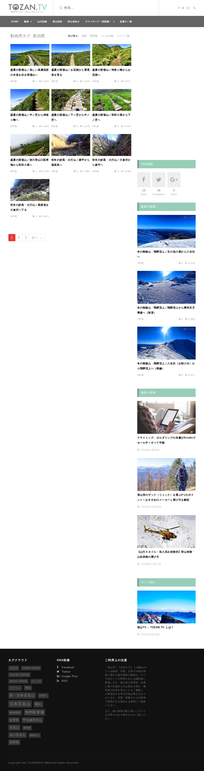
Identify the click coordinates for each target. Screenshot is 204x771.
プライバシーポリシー (120, 714)
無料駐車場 (34, 712)
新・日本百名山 (22, 695)
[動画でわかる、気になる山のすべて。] (27, 8)
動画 (27, 21)
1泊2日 (14, 668)
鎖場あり (34, 735)
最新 (84, 35)
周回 (28, 687)
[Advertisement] (167, 93)
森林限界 (15, 712)
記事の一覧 (126, 21)
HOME (15, 21)
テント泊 (36, 681)
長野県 (14, 742)
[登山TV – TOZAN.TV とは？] (166, 607)
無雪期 (14, 720)
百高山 (14, 727)
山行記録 (42, 21)
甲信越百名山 (32, 720)
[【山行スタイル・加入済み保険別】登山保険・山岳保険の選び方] (166, 531)
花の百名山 (18, 735)
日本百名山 (20, 704)
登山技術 (57, 21)
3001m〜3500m (18, 681)
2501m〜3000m (19, 675)
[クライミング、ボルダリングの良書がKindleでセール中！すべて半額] (166, 417)
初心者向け (74, 21)
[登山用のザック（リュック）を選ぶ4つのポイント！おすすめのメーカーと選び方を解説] (166, 474)
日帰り (43, 695)
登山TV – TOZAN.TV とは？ (155, 627)
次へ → (37, 237)
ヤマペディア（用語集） (99, 21)
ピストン (15, 687)
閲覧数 (94, 35)
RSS (64, 680)
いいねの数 (107, 35)
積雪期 (27, 728)
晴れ (38, 704)
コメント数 (123, 35)
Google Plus (69, 676)
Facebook (68, 667)
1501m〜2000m (31, 668)
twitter (66, 671)
